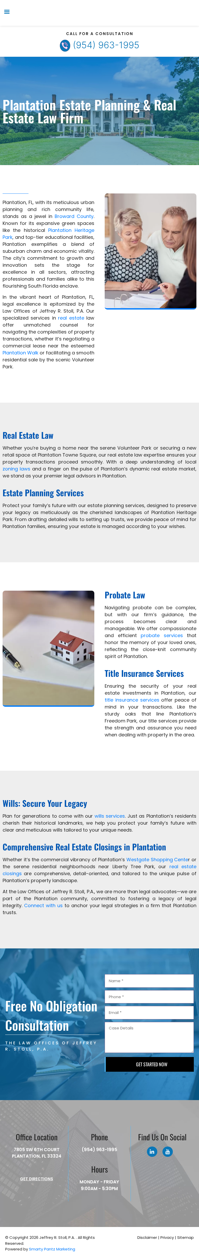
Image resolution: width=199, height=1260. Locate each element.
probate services (162, 635)
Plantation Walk (20, 352)
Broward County (74, 216)
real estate (71, 318)
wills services (110, 816)
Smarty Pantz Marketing (52, 1249)
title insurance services (132, 700)
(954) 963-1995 (106, 44)
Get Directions (36, 1179)
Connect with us (43, 905)
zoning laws (16, 469)
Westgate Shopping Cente (157, 859)
